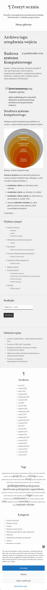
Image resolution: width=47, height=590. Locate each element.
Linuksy (12, 233)
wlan (4, 501)
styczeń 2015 (22, 429)
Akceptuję (23, 568)
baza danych (16, 473)
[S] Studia (10, 285)
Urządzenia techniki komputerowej (18, 260)
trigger (29, 495)
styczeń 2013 (22, 455)
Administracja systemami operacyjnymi (19, 240)
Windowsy (13, 230)
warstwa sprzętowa (26, 71)
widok (42, 498)
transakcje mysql (21, 495)
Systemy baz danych (15, 279)
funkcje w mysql (8, 476)
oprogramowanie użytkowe (33, 73)
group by (17, 476)
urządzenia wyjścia (32, 76)
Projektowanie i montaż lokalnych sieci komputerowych (25, 276)
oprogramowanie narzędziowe (13, 73)
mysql (28, 479)
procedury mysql (17, 492)
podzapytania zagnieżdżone (30, 489)
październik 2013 (23, 446)
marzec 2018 (22, 414)
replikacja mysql (30, 492)
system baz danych (40, 492)
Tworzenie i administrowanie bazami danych (21, 253)
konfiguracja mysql (7, 479)
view (28, 498)
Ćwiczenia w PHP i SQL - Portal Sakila (19, 344)
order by (31, 482)
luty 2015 (21, 426)
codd (40, 473)
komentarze (23, 78)
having (32, 476)
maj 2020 (21, 403)
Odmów (23, 574)
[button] (43, 547)
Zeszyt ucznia (25, 7)
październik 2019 (23, 411)
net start (34, 479)
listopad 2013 (22, 443)
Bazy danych (11, 246)
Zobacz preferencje (23, 581)
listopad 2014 (22, 434)
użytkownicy (8, 76)
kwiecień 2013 (23, 452)
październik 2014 (23, 437)
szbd (15, 495)
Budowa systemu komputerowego (18, 58)
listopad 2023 (22, 388)
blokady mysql (32, 473)
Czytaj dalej (9, 213)
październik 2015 (23, 420)
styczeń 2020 (22, 405)
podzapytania (17, 485)
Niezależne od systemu (32, 68)
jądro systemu (39, 476)
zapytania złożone (25, 504)
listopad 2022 (22, 394)
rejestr (24, 492)
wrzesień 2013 (22, 449)
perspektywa (37, 482)
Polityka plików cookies (20, 586)
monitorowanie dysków (18, 479)
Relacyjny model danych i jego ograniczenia (22, 249)
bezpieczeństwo (24, 473)
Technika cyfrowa (15, 263)
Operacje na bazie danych (17, 256)
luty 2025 (21, 385)
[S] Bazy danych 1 (15, 288)
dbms (43, 473)
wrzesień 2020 (22, 400)
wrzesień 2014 (22, 440)
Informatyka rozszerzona (17, 273)
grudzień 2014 (22, 431)
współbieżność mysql (12, 501)
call (38, 473)
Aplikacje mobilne (13, 267)
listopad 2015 (22, 417)
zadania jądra (34, 501)
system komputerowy (11, 78)
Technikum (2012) (12, 270)
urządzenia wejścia (19, 76)
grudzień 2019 (22, 408)
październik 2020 (23, 397)
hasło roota (25, 476)
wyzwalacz (24, 501)
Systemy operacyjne (17, 68)
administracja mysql (7, 473)
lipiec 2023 (22, 391)
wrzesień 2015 (22, 423)
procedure (4, 492)
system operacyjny (14, 71)
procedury (10, 492)
